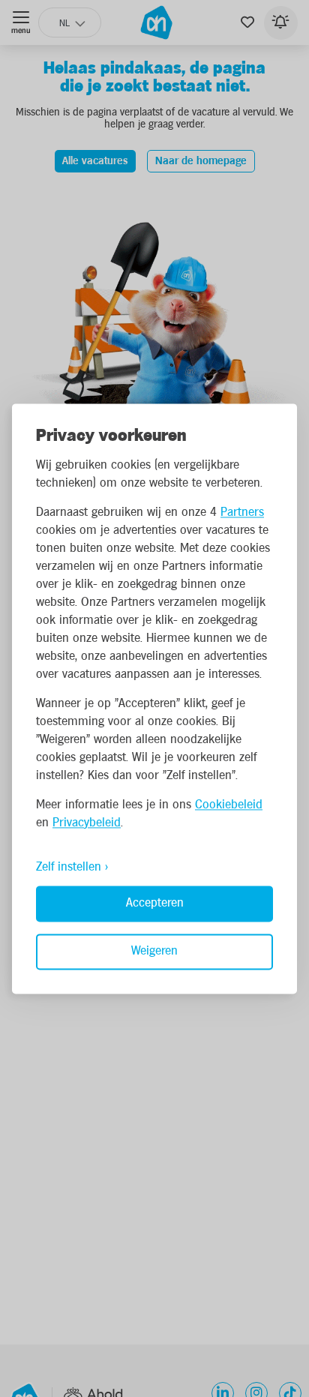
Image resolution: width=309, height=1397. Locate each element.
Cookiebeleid (228, 805)
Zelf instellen (68, 867)
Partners (242, 512)
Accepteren (155, 903)
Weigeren (154, 951)
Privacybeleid (86, 823)
